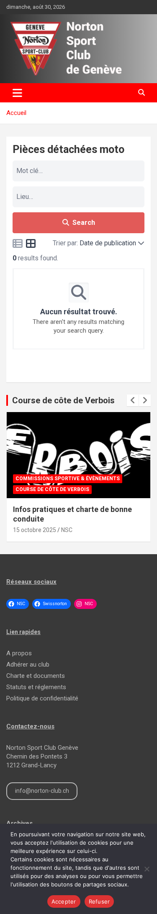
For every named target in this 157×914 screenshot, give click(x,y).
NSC (66, 530)
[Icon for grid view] (31, 245)
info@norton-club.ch (42, 790)
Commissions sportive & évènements (67, 478)
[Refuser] (146, 869)
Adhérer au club (27, 664)
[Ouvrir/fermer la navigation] (17, 92)
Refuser (99, 901)
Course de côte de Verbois (63, 400)
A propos (19, 653)
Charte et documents (35, 676)
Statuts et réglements (36, 687)
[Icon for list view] (18, 245)
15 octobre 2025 (34, 530)
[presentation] (133, 400)
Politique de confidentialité (42, 698)
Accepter (63, 901)
